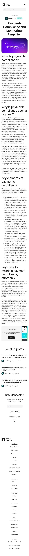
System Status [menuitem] (14, 534)
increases (14, 262)
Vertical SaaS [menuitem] (14, 474)
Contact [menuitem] (14, 513)
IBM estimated (10, 128)
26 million (13, 67)
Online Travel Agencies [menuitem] (14, 471)
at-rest (21, 252)
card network (19, 78)
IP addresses (21, 233)
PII (22, 283)
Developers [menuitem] (14, 479)
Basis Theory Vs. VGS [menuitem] (14, 548)
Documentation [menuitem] (14, 489)
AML (24, 97)
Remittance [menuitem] (14, 464)
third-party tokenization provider (14, 301)
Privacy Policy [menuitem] (14, 524)
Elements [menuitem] (14, 485)
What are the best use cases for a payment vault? (14, 369)
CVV (16, 207)
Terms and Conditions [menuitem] (14, 520)
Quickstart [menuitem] (14, 482)
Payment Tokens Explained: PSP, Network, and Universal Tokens (14, 356)
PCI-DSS (11, 92)
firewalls (3, 290)
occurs (13, 146)
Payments (20, 18)
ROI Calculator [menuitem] (14, 503)
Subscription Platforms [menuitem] (14, 467)
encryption (11, 290)
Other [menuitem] (14, 518)
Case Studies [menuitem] (15, 506)
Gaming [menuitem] (14, 460)
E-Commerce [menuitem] (14, 453)
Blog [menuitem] (14, 510)
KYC (16, 94)
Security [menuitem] (14, 531)
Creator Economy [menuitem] (14, 446)
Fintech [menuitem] (14, 457)
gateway (11, 78)
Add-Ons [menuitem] (14, 499)
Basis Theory (11, 18)
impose (22, 160)
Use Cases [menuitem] (14, 444)
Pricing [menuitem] (14, 496)
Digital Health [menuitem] (14, 450)
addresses (9, 207)
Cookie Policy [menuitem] (14, 527)
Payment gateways (6, 155)
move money (19, 226)
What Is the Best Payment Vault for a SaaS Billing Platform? (14, 381)
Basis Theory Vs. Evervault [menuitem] (14, 542)
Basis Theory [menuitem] (14, 493)
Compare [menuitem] (14, 539)
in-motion (14, 252)
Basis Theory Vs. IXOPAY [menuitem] (14, 545)
